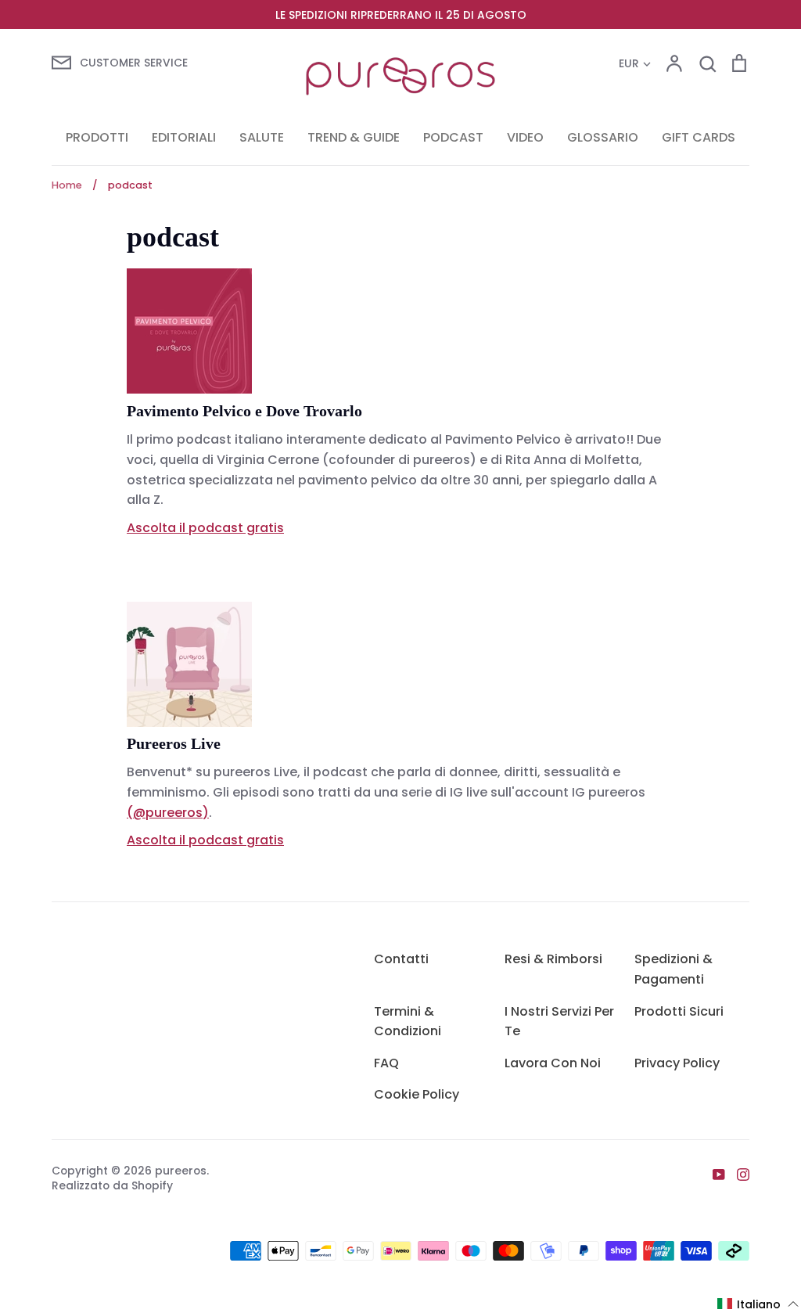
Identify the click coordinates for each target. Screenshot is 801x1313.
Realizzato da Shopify (112, 1185)
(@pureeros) (168, 813)
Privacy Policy (677, 1063)
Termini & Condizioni (407, 1021)
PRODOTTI (97, 137)
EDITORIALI (184, 137)
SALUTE (261, 137)
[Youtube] (713, 1173)
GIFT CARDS (698, 137)
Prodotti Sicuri (679, 1011)
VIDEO (525, 137)
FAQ (386, 1063)
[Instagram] (737, 1173)
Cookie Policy (416, 1094)
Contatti (401, 959)
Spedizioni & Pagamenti (673, 969)
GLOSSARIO (602, 137)
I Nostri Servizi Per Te (559, 1021)
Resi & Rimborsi (553, 959)
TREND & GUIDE (353, 137)
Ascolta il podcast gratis (205, 528)
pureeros (181, 1170)
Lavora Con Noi (553, 1063)
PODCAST (453, 137)
